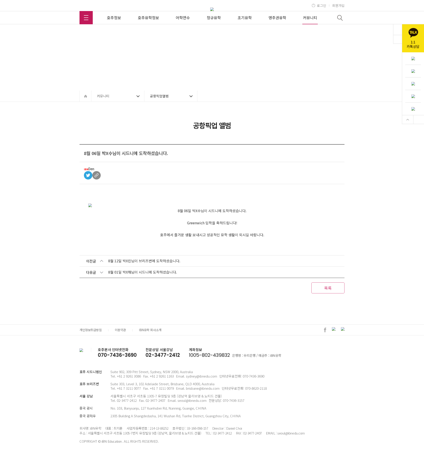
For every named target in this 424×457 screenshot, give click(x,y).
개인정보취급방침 (91, 330)
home (85, 96)
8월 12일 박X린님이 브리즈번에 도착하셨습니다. (144, 260)
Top (407, 119)
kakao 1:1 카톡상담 (413, 38)
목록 (328, 288)
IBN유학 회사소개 (150, 330)
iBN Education (112, 441)
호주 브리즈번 (89, 383)
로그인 (321, 6)
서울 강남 (86, 396)
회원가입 (338, 6)
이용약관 (120, 330)
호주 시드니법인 (91, 371)
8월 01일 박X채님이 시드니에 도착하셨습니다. (142, 272)
